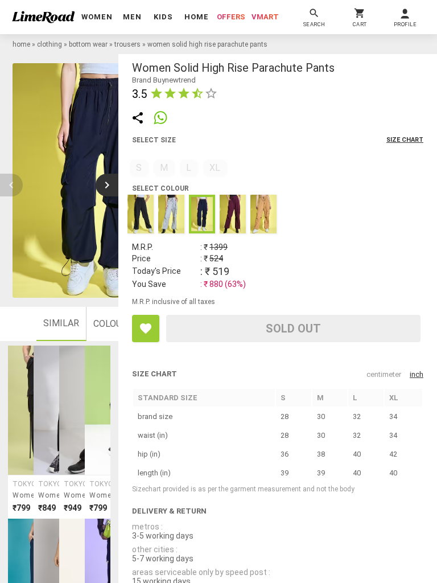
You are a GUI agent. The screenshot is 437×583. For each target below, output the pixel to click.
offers (231, 17)
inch (416, 374)
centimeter (383, 374)
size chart (404, 139)
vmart (265, 17)
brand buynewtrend (164, 80)
